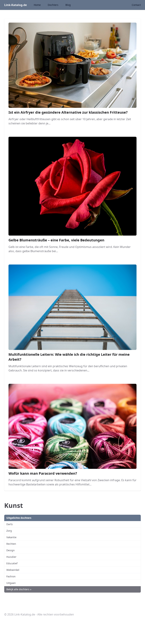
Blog (68, 5)
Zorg (9, 530)
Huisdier (11, 556)
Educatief (12, 563)
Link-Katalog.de (15, 5)
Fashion (11, 576)
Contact (136, 5)
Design (10, 550)
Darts (9, 524)
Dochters (53, 5)
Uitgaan (11, 583)
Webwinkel (12, 570)
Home (37, 5)
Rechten (11, 543)
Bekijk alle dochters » (18, 589)
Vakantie (11, 537)
